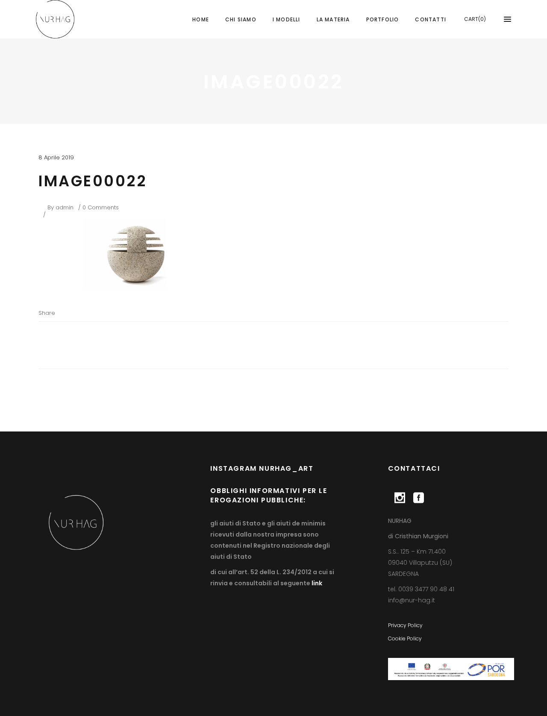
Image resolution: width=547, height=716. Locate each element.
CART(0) (475, 19)
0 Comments (100, 207)
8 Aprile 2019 (56, 157)
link (316, 583)
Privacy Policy (405, 625)
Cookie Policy (405, 638)
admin (65, 207)
